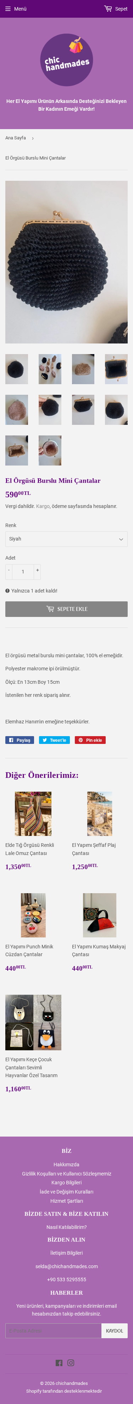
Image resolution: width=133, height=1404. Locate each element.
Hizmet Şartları (66, 1201)
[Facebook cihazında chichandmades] (59, 1364)
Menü (20, 9)
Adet (10, 558)
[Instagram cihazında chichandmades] (70, 1364)
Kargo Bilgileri (66, 1182)
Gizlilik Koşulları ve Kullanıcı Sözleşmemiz (66, 1174)
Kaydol (114, 1331)
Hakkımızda (66, 1164)
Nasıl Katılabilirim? (66, 1227)
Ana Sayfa (15, 137)
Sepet (121, 9)
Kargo (43, 506)
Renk (10, 525)
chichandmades (72, 1383)
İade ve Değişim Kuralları (66, 1192)
